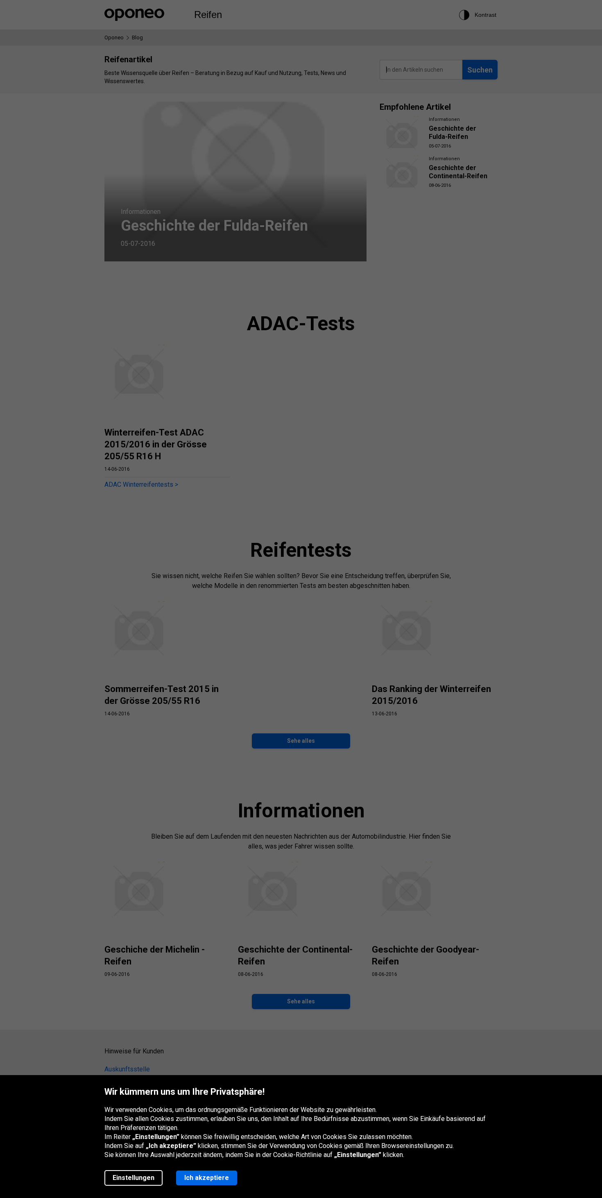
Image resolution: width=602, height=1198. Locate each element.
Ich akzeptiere (206, 1178)
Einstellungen (133, 1178)
